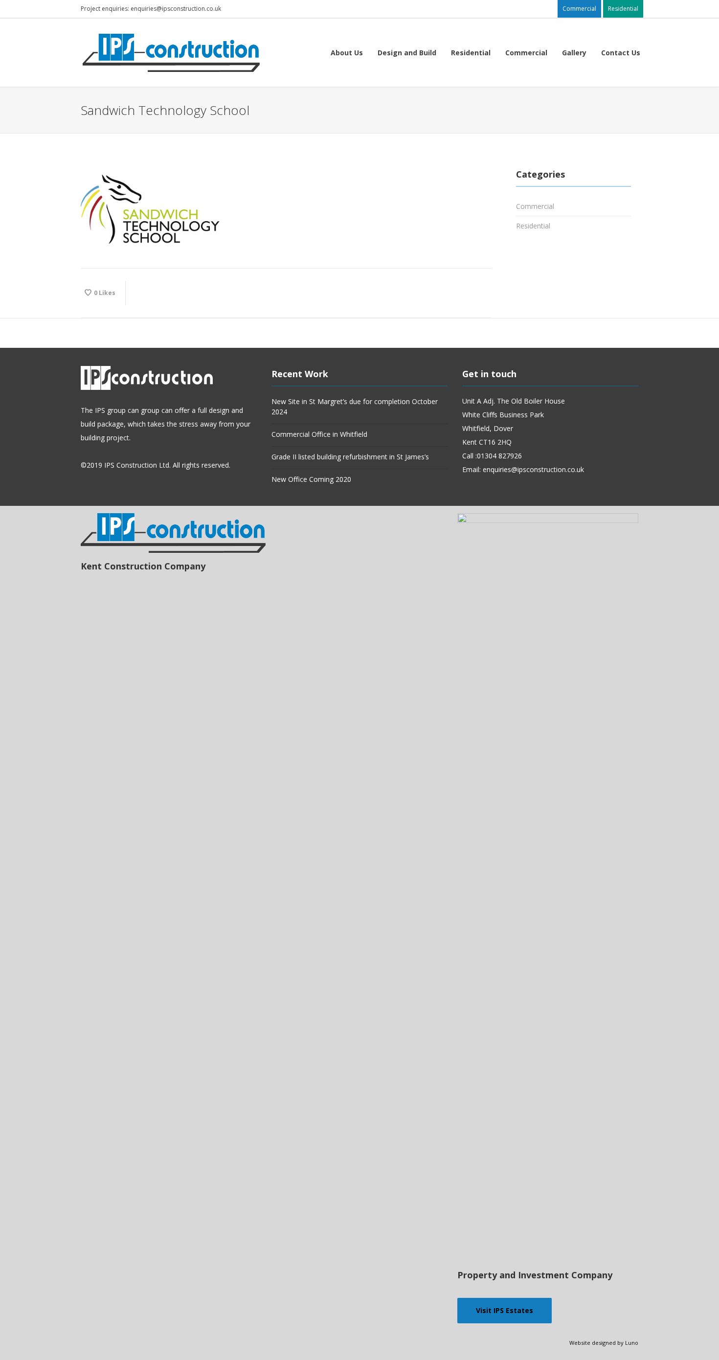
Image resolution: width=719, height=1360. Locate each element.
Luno (631, 1342)
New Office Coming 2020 (311, 479)
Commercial (535, 206)
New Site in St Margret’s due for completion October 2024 (354, 406)
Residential (533, 225)
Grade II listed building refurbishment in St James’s (350, 456)
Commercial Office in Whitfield (319, 434)
